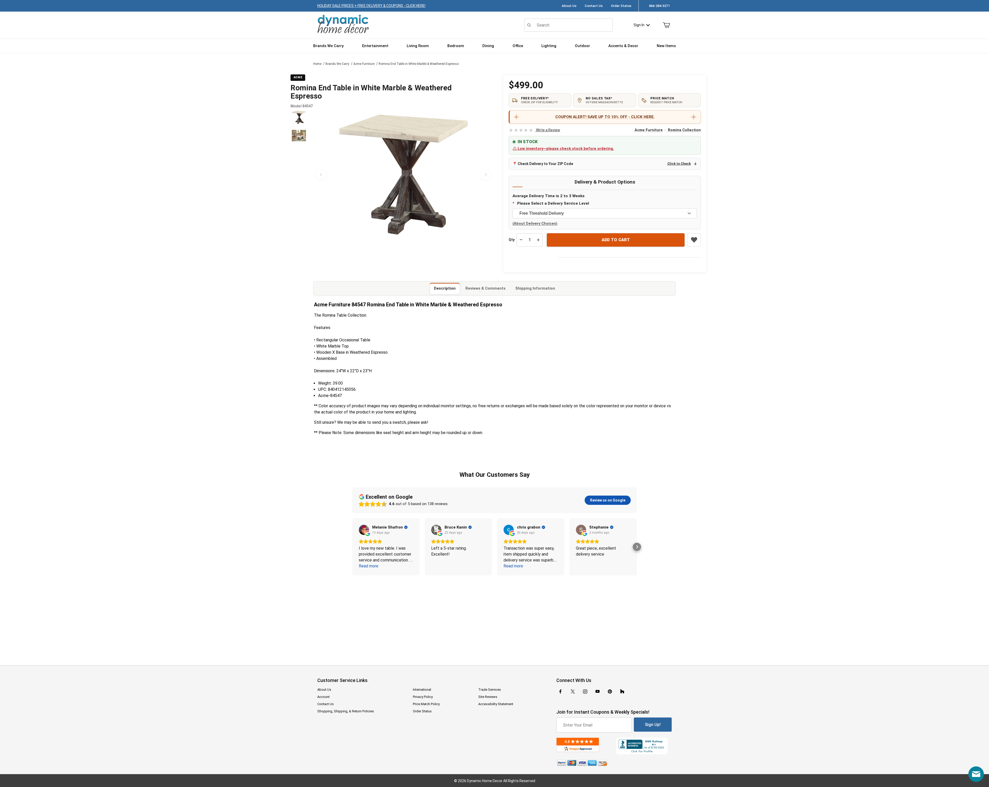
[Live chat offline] (976, 774)
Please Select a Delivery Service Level (553, 203)
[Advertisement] (494, 617)
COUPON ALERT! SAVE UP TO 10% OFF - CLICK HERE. (605, 117)
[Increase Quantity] (538, 239)
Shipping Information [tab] (535, 288)
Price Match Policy (426, 704)
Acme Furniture (363, 64)
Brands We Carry (337, 64)
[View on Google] (364, 530)
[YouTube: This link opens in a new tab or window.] (597, 691)
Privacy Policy (423, 697)
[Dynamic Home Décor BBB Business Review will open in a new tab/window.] (644, 746)
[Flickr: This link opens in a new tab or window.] (622, 691)
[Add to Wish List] (694, 240)
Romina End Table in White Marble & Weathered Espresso (419, 64)
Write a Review (534, 130)
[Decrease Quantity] (521, 239)
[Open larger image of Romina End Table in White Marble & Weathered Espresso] (403, 174)
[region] (299, 174)
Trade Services (489, 689)
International (422, 689)
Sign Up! (653, 724)
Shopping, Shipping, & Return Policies (345, 711)
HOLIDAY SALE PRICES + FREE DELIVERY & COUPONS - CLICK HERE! (371, 6)
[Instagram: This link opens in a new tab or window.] (585, 691)
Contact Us (594, 6)
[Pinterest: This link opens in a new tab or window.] (610, 691)
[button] (299, 117)
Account (323, 697)
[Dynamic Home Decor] (343, 24)
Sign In (639, 25)
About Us (569, 6)
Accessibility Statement (495, 704)
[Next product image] (485, 174)
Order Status (621, 6)
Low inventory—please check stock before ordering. (565, 148)
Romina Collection (684, 130)
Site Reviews (487, 697)
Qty (512, 240)
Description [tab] (445, 288)
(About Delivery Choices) (535, 223)
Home (317, 64)
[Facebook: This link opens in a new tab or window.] (560, 691)
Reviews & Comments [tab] (485, 288)
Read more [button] (368, 566)
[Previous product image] (321, 174)
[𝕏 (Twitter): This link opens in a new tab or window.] (573, 691)
